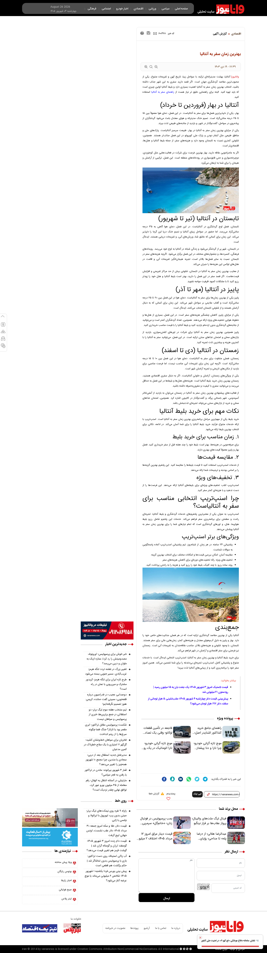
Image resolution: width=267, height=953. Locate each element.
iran (24, 949)
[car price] (3, 340)
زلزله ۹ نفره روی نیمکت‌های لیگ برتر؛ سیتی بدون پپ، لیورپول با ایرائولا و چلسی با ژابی (106, 816)
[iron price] (3, 347)
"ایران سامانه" (221, 949)
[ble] (172, 779)
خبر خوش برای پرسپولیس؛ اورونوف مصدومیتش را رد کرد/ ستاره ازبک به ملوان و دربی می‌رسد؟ (107, 659)
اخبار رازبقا (66, 880)
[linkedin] (180, 779)
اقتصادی (236, 34)
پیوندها (134, 928)
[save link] (148, 33)
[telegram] (205, 779)
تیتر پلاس (66, 899)
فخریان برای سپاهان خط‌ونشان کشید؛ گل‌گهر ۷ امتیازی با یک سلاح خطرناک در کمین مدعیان (105, 745)
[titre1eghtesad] (39, 928)
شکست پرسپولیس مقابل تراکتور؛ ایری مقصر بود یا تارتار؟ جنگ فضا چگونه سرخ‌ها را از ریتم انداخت (106, 730)
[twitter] (197, 779)
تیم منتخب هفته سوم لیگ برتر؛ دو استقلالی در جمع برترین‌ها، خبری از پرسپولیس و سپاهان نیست (108, 715)
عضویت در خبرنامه (115, 928)
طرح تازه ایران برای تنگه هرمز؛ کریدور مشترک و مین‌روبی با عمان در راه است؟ (106, 684)
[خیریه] (50, 837)
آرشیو (147, 928)
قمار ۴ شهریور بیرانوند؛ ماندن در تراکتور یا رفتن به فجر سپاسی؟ (106, 772)
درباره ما (175, 928)
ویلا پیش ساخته (63, 862)
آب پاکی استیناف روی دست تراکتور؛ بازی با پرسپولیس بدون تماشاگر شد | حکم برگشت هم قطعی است (107, 861)
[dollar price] (3, 326)
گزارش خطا (154, 794)
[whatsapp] (188, 779)
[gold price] (3, 333)
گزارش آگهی (220, 34)
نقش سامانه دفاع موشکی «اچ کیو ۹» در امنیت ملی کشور (228, 941)
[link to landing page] (219, 9)
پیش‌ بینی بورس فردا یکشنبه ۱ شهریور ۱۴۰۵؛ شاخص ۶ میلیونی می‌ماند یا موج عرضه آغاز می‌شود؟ (106, 876)
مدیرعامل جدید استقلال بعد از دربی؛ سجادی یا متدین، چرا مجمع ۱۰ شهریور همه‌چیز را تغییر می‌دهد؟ (106, 760)
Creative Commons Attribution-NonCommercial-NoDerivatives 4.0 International (128, 949)
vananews (47, 949)
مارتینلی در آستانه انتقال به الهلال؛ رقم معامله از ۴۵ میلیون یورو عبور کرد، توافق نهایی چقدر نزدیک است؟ (106, 785)
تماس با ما (160, 928)
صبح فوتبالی (65, 890)
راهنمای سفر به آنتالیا (162, 92)
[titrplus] (72, 928)
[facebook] (164, 779)
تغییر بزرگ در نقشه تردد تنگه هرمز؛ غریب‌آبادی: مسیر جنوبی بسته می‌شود (106, 671)
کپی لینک (197, 794)
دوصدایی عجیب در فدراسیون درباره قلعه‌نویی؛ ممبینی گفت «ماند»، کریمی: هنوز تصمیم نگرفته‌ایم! (106, 699)
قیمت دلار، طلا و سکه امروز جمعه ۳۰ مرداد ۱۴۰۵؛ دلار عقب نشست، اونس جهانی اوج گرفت (106, 831)
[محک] (50, 817)
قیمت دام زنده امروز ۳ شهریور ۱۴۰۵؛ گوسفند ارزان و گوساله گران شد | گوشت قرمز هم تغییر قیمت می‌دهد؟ (107, 846)
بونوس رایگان (64, 871)
